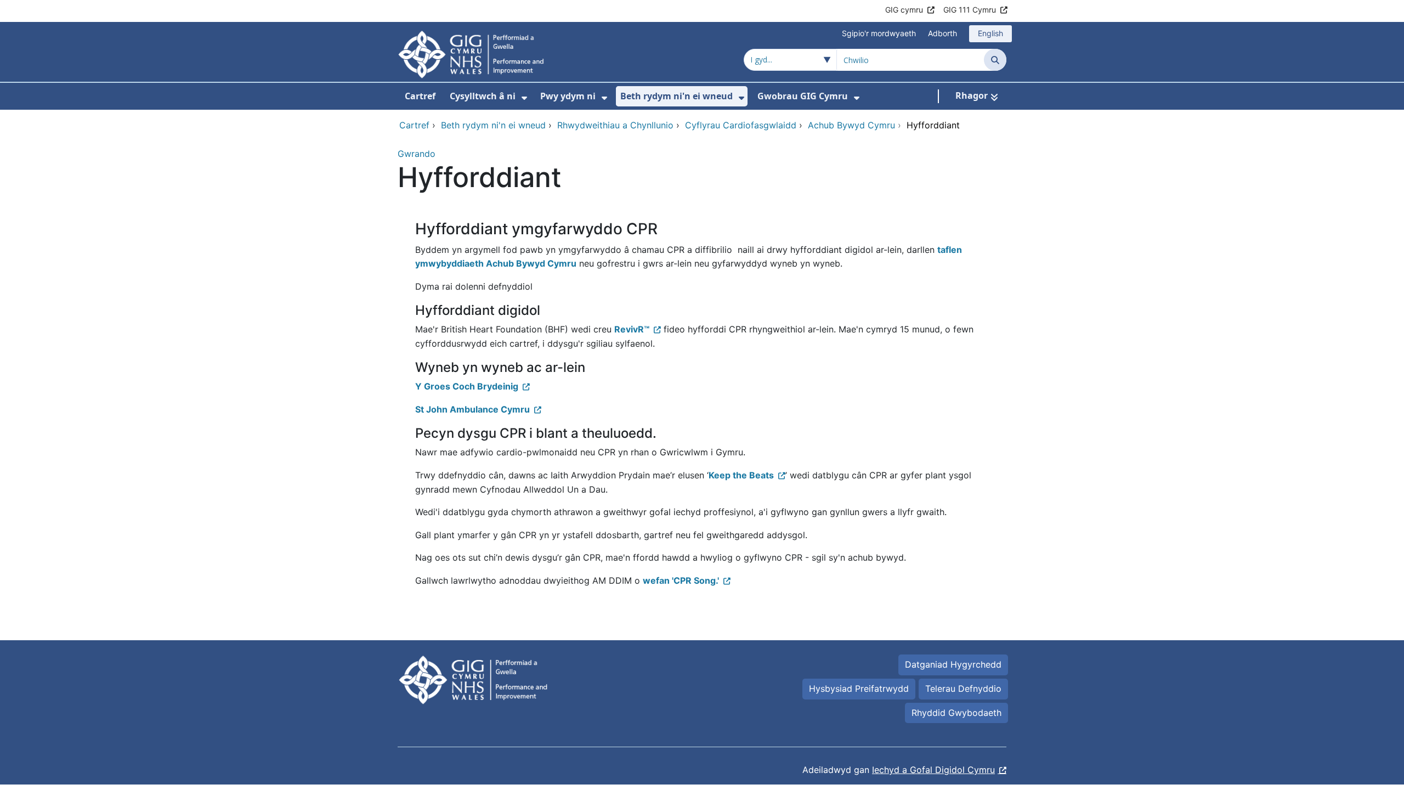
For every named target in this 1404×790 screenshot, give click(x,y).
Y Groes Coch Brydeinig (466, 386)
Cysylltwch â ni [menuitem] (483, 96)
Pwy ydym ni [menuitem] (568, 96)
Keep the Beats (741, 475)
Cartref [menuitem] (420, 96)
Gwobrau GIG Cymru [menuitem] (802, 96)
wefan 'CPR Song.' (681, 580)
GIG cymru (904, 9)
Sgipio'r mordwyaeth (879, 33)
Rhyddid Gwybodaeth (956, 712)
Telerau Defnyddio (963, 688)
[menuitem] (524, 98)
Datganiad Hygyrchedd (953, 664)
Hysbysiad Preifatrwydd (859, 688)
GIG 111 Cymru (969, 9)
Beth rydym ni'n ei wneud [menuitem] (676, 96)
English (990, 33)
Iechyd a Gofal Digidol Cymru (933, 769)
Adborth (942, 33)
